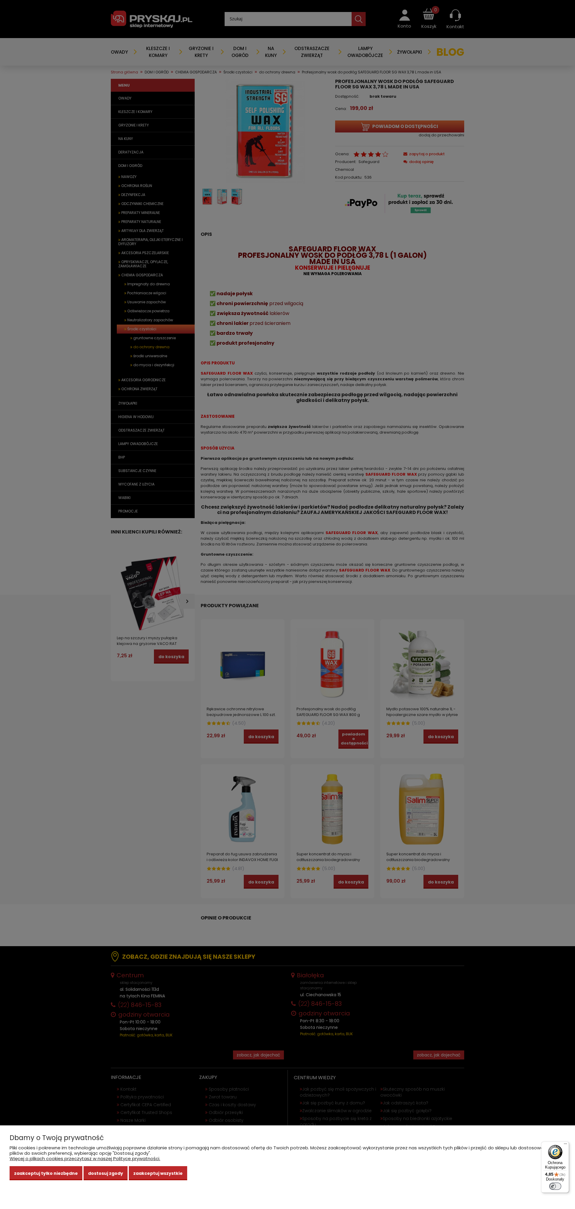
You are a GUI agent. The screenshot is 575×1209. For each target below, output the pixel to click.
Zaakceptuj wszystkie (158, 1173)
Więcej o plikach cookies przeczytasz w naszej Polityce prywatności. (85, 1158)
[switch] (555, 1186)
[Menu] (565, 1145)
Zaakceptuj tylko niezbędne (46, 1173)
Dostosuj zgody (105, 1173)
